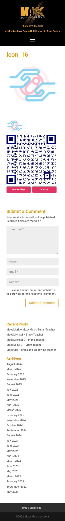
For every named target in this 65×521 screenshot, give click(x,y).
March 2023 (13, 476)
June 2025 (12, 394)
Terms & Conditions (30, 507)
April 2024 (12, 456)
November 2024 (16, 420)
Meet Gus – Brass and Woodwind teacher (31, 349)
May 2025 (12, 399)
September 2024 (16, 430)
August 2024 (14, 435)
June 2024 (12, 445)
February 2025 (15, 415)
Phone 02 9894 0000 (32, 26)
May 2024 (12, 451)
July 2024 (12, 440)
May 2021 (12, 491)
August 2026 (14, 364)
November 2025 (16, 379)
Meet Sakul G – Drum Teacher (24, 344)
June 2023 (12, 466)
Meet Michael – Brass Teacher (24, 334)
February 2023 (15, 481)
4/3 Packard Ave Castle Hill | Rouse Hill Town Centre (32, 31)
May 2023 (12, 471)
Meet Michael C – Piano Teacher (26, 339)
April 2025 (12, 405)
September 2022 (16, 486)
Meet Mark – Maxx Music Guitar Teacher (30, 329)
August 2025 (14, 384)
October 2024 (14, 425)
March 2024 (13, 461)
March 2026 (13, 369)
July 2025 (12, 389)
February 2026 (15, 374)
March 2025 (13, 410)
